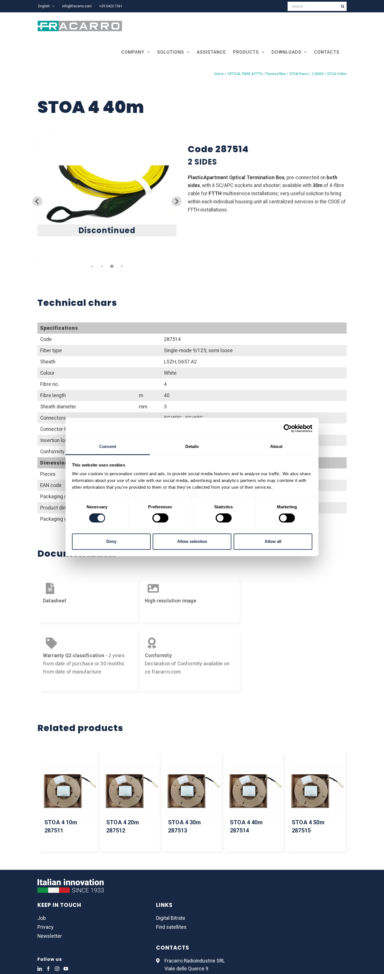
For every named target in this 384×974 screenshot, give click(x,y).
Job (41, 918)
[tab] (92, 266)
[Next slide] (176, 201)
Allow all (273, 541)
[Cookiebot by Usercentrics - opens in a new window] (287, 428)
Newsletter (49, 936)
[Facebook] (48, 968)
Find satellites (171, 927)
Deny (111, 541)
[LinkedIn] (39, 968)
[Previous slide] (37, 201)
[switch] (160, 518)
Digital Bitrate (170, 918)
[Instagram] (57, 968)
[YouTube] (66, 968)
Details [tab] (192, 446)
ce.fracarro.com (163, 672)
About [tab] (276, 446)
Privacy (45, 927)
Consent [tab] (107, 446)
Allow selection (192, 541)
